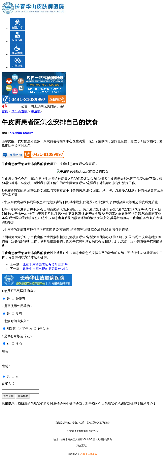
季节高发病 (19, 111)
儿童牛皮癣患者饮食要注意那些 (45, 264)
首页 (5, 111)
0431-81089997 (88, 454)
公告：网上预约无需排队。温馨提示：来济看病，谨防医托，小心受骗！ (41, 106)
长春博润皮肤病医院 (21, 132)
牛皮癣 (36, 111)
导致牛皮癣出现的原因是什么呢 (45, 268)
